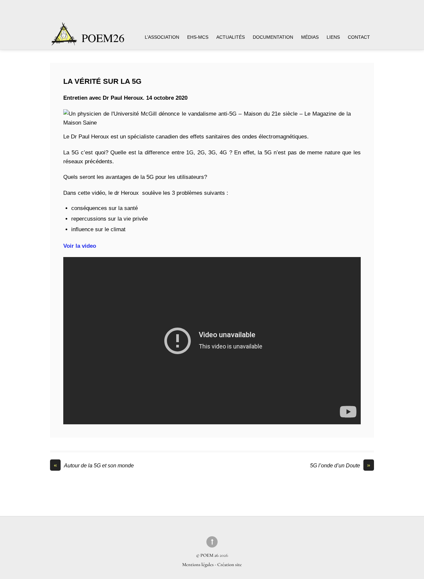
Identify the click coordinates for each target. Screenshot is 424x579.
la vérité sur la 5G (102, 81)
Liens (333, 37)
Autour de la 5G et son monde (94, 465)
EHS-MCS (197, 37)
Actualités (230, 37)
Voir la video (79, 246)
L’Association (162, 37)
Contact (359, 37)
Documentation (273, 37)
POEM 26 (209, 555)
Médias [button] (310, 37)
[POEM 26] (88, 37)
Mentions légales (198, 564)
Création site (229, 564)
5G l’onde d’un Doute (340, 465)
